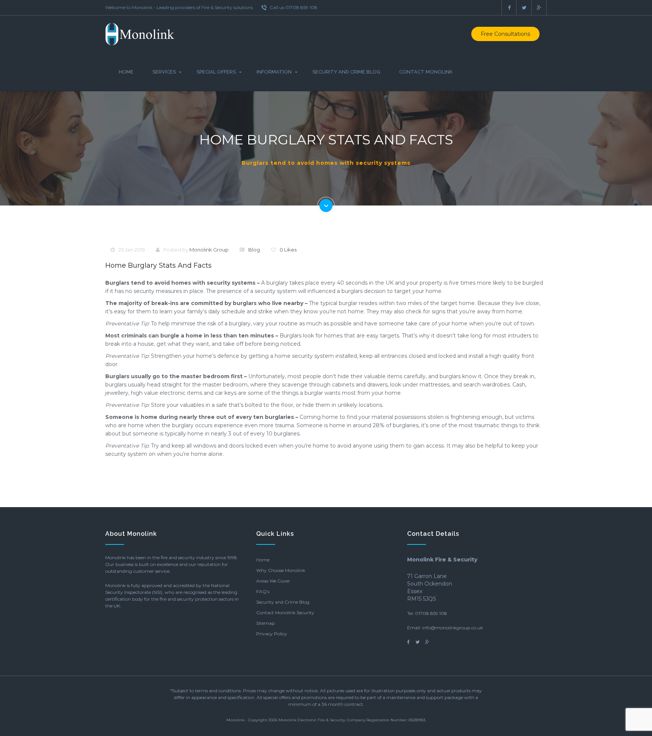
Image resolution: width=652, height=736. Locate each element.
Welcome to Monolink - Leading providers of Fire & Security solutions (179, 7)
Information (274, 72)
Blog (254, 250)
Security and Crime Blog (346, 72)
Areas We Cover (273, 581)
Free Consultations (505, 34)
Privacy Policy (271, 633)
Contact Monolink (425, 72)
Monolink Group (209, 250)
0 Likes (288, 250)
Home (126, 72)
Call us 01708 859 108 (293, 7)
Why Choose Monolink (280, 570)
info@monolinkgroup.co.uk (452, 627)
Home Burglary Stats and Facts (158, 265)
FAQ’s (262, 591)
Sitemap (265, 623)
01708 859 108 (431, 613)
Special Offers (216, 72)
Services (164, 72)
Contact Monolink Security (285, 612)
